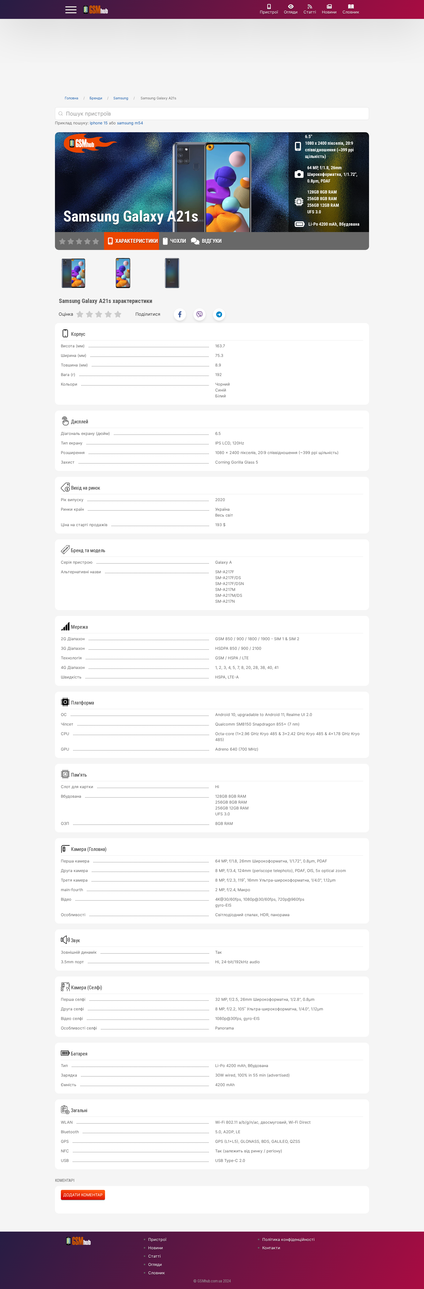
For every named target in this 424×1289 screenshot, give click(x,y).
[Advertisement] (212, 55)
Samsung (120, 98)
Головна (71, 98)
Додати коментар (83, 1194)
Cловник (351, 12)
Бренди (96, 98)
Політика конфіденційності (288, 1239)
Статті (310, 12)
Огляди (291, 12)
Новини (329, 12)
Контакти (271, 1247)
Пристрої (269, 12)
